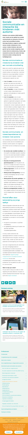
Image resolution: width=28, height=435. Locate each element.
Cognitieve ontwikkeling (7, 398)
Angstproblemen (6, 390)
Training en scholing (5, 412)
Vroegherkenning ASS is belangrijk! (9, 357)
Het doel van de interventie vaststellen (10, 377)
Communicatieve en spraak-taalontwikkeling (11, 395)
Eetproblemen (5, 386)
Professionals (5, 351)
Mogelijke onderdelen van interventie (10, 403)
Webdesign (15, 420)
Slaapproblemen (6, 388)
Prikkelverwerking (6, 383)
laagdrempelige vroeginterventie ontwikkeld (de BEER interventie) (12, 256)
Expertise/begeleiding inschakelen (9, 409)
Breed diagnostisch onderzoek (8, 373)
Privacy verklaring (21, 418)
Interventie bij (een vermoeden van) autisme (11, 366)
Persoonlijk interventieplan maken (9, 375)
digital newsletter (12, 275)
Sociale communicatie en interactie (9, 381)
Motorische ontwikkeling (7, 397)
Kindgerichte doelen (6, 379)
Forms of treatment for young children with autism (13, 406)
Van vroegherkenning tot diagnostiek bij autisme (12, 363)
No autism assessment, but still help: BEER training (13, 370)
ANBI (10, 420)
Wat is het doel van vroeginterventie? (10, 368)
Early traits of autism (6, 360)
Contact (6, 420)
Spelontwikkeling (6, 393)
